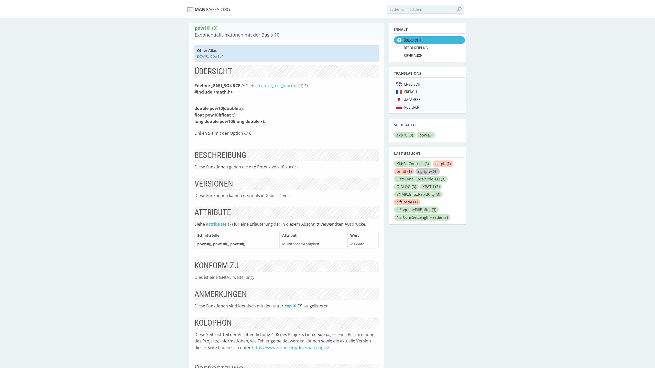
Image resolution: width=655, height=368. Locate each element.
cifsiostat (407, 201)
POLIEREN (411, 107)
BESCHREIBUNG (416, 48)
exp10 (290, 306)
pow (425, 134)
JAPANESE (412, 99)
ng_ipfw (427, 171)
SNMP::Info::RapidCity (418, 194)
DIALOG (406, 186)
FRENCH (410, 92)
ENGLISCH (412, 84)
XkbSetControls (413, 163)
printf (404, 171)
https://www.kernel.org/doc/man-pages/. (291, 347)
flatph (443, 163)
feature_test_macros (277, 85)
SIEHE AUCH (413, 55)
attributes (216, 224)
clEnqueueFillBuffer (416, 209)
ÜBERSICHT (412, 40)
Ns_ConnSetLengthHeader (422, 217)
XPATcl (431, 186)
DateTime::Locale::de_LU (421, 178)
